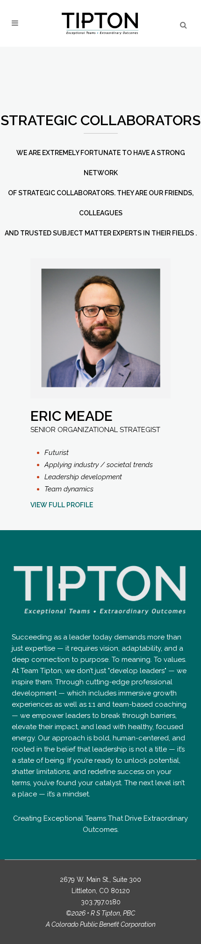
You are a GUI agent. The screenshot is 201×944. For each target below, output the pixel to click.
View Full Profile (61, 505)
